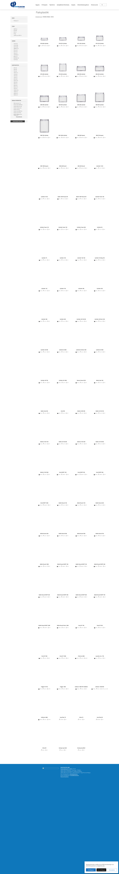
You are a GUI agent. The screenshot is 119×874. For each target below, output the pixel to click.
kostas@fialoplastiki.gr (74, 775)
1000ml (16, 90)
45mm (15, 50)
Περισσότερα (19, 116)
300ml (15, 82)
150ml (15, 75)
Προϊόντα (52, 5)
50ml (15, 69)
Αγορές (73, 5)
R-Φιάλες (16, 20)
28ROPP (16, 48)
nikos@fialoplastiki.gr (74, 774)
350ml (15, 83)
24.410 (16, 45)
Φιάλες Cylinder (17, 108)
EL (102, 5)
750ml (15, 88)
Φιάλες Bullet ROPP (18, 104)
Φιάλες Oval (17, 109)
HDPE (15, 29)
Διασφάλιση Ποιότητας (63, 5)
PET (15, 30)
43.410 (16, 59)
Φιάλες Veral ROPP (18, 111)
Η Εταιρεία (44, 5)
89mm (15, 56)
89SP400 (16, 58)
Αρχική (37, 5)
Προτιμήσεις (112, 870)
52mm (15, 51)
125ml (15, 74)
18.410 (16, 43)
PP (15, 33)
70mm (15, 53)
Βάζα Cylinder (17, 103)
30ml (15, 67)
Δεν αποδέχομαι (101, 870)
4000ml (16, 94)
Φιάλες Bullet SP (18, 106)
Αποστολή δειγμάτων (83, 5)
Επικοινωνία (94, 5)
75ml (15, 71)
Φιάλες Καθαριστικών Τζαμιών (18, 115)
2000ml (16, 93)
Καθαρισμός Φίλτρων (17, 121)
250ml (16, 80)
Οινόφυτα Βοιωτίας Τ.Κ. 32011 (66, 768)
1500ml (16, 91)
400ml (15, 85)
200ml (15, 79)
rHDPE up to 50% (17, 35)
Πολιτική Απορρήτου (65, 776)
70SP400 (16, 54)
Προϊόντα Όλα (38, 16)
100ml (16, 72)
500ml (16, 87)
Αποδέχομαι (91, 870)
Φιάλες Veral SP (17, 112)
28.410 (16, 47)
